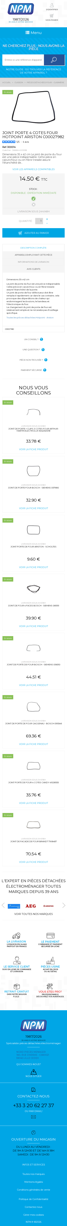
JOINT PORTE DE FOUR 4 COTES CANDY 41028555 (33, 782)
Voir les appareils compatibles (33, 169)
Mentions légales (33, 1182)
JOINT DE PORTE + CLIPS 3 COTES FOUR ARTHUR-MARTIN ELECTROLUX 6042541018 (33, 429)
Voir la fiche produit (33, 449)
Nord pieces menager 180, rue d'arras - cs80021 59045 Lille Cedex (32, 1055)
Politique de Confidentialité (33, 1199)
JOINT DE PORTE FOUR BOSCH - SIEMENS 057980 (33, 487)
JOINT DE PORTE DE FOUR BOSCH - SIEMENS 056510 (33, 664)
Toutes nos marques (33, 1174)
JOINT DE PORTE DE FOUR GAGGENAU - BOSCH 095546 (33, 723)
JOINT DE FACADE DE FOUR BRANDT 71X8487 (33, 841)
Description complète (33, 247)
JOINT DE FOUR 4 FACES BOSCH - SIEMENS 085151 (33, 605)
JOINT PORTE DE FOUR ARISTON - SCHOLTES (33, 546)
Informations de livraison (33, 262)
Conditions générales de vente (33, 1189)
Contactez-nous (33, 1207)
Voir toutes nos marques (33, 914)
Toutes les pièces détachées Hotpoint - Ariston (30, 317)
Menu (35, 32)
